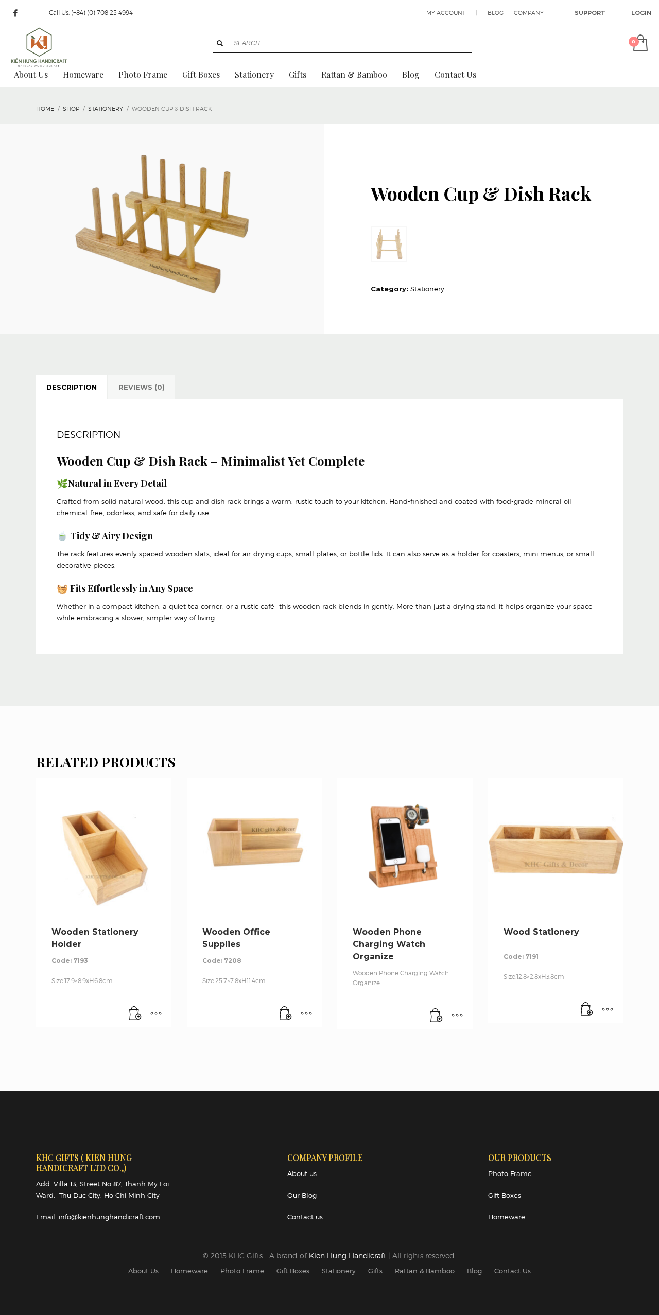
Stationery (427, 289)
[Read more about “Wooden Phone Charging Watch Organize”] (436, 1016)
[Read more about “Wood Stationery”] (587, 1010)
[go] (220, 43)
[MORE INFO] (156, 1014)
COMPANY (529, 12)
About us (302, 1173)
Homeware (506, 1217)
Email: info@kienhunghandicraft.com (98, 1217)
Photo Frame (510, 1173)
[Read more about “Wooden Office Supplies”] (285, 1014)
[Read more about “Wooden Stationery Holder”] (135, 1014)
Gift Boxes (504, 1195)
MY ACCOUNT (445, 12)
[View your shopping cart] (639, 43)
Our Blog (302, 1195)
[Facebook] (15, 13)
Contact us (305, 1217)
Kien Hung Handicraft (348, 1255)
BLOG (496, 12)
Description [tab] (71, 387)
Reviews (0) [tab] (141, 387)
